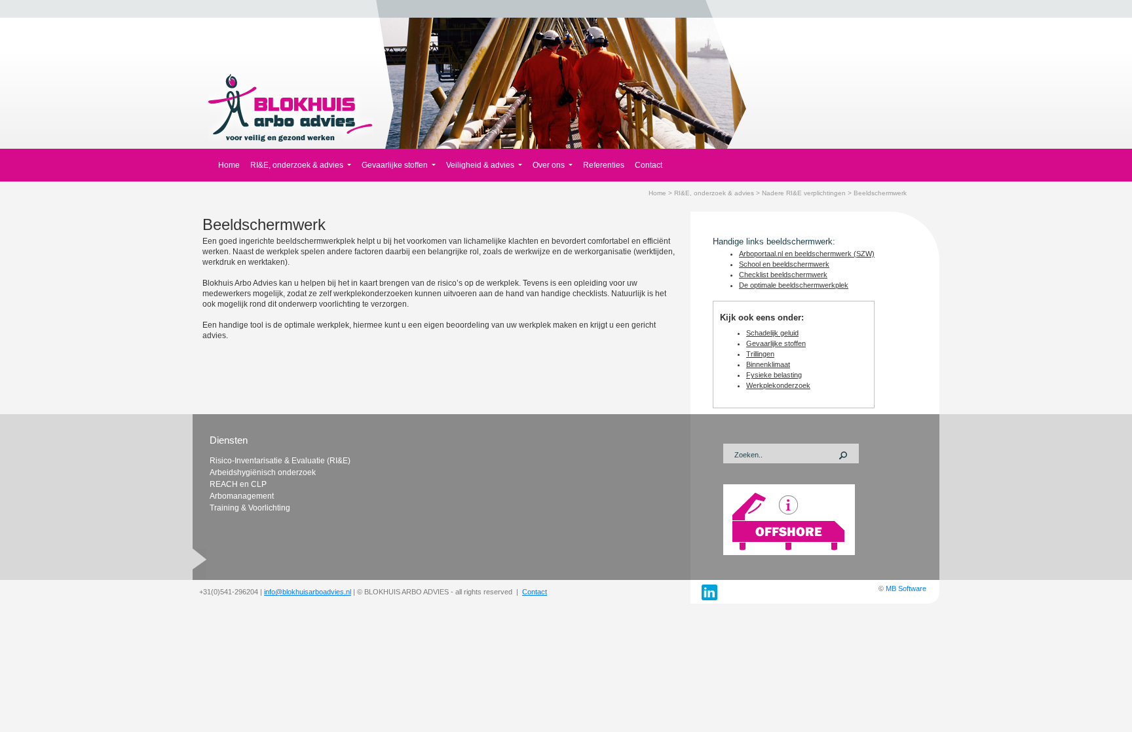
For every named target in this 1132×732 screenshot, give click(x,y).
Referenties (603, 165)
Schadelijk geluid (772, 333)
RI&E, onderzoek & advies (714, 193)
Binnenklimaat (768, 364)
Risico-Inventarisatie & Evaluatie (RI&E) (280, 460)
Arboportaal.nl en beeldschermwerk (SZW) (807, 254)
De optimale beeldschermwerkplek (793, 285)
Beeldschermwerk (880, 193)
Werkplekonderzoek (778, 385)
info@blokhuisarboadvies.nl (307, 592)
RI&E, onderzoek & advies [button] (297, 165)
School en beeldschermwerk (784, 264)
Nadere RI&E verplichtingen (804, 193)
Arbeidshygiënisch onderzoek (263, 472)
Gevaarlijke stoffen (776, 343)
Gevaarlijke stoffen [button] (396, 165)
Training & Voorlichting (250, 507)
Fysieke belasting (774, 375)
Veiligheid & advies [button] (481, 165)
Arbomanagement (242, 496)
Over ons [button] (550, 165)
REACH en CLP (238, 484)
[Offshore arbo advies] (789, 519)
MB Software (906, 588)
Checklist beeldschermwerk (783, 275)
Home (229, 165)
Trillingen (760, 354)
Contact (648, 165)
